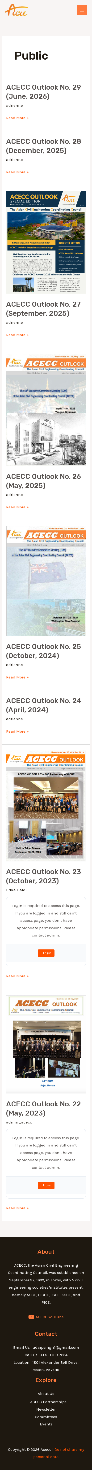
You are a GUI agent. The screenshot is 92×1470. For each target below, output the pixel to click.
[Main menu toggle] (82, 10)
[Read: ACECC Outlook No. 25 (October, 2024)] (46, 580)
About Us (46, 1393)
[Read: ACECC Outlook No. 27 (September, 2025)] (46, 242)
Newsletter (46, 1409)
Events (46, 1424)
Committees (46, 1416)
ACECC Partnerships (48, 1401)
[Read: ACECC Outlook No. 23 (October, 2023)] (46, 805)
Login (47, 953)
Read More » (17, 118)
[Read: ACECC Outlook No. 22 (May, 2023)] (46, 1044)
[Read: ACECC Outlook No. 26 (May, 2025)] (46, 409)
